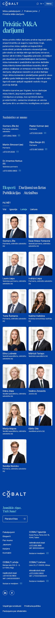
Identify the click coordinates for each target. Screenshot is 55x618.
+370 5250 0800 (10, 171)
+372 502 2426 (36, 133)
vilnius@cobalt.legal (37, 570)
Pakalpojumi (9, 532)
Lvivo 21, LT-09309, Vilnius (39, 565)
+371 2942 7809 (9, 136)
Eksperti (7, 536)
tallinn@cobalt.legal (37, 543)
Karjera (6, 548)
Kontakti (7, 553)
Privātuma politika (32, 606)
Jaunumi (7, 544)
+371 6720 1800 (9, 576)
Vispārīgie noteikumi (12, 606)
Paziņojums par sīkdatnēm (14, 611)
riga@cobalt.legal (10, 573)
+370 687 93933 (37, 149)
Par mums (8, 540)
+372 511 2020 (9, 152)
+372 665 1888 (35, 545)
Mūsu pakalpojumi (11, 11)
